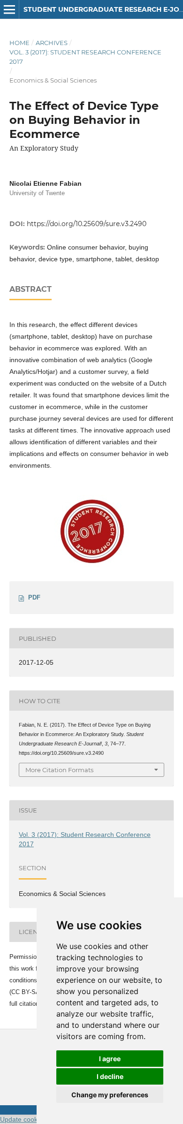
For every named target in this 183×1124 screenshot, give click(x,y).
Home (19, 42)
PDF (34, 597)
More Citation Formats (59, 770)
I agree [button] (110, 1059)
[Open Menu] (9, 9)
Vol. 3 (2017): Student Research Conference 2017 (85, 56)
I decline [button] (110, 1076)
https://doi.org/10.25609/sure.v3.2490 (86, 224)
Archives (52, 42)
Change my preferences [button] (109, 1095)
